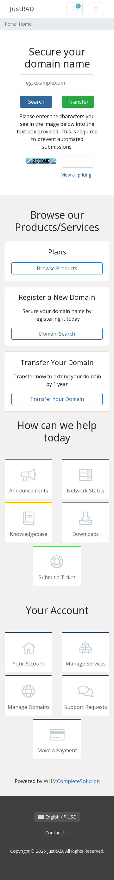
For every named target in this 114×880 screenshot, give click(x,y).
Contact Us (57, 833)
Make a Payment (57, 750)
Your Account (28, 663)
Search (36, 101)
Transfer (78, 101)
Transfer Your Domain (57, 398)
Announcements (28, 490)
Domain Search (57, 333)
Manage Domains (29, 706)
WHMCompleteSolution (72, 781)
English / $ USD (60, 817)
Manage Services (86, 663)
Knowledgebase (29, 533)
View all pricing (76, 175)
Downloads (85, 533)
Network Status (85, 490)
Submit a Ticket (57, 577)
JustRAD (22, 8)
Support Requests (85, 706)
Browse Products (57, 268)
